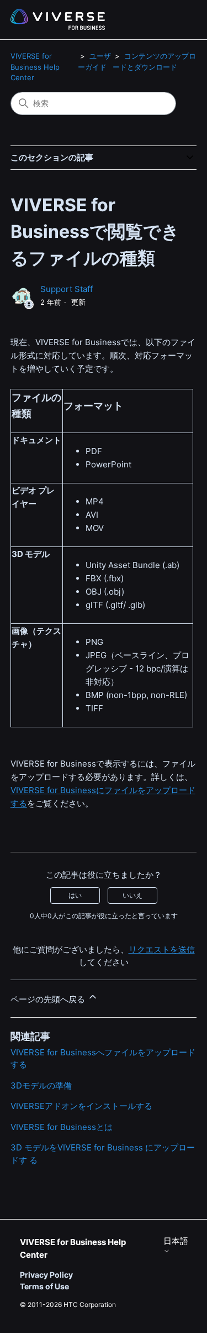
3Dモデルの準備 (41, 1085)
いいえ (132, 895)
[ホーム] (57, 19)
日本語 (175, 1241)
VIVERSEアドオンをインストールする (81, 1106)
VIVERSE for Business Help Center (35, 66)
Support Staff (66, 289)
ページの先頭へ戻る (48, 999)
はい (75, 895)
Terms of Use (44, 1286)
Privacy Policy (46, 1274)
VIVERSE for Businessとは (61, 1127)
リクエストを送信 (162, 949)
